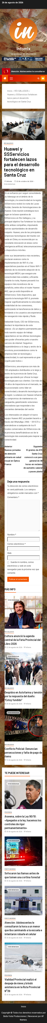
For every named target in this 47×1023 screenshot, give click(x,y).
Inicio (23, 1006)
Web (9, 553)
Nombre (11, 534)
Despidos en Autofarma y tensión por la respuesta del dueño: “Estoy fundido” (23, 696)
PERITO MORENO (10, 869)
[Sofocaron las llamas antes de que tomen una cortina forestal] (23, 851)
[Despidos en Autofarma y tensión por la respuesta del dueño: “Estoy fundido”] (23, 668)
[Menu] (11, 78)
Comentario (13, 497)
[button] (11, 78)
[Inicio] (5, 78)
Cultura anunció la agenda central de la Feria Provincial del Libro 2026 (23, 639)
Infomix (23, 48)
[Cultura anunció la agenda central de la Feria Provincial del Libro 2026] (23, 612)
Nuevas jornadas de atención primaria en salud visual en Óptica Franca (13, 455)
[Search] (38, 78)
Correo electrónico (16, 544)
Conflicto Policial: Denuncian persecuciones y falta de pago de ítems (23, 752)
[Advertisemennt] (23, 59)
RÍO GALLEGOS (8, 143)
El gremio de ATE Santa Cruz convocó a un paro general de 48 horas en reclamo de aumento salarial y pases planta (33, 459)
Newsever (32, 1016)
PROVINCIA (8, 812)
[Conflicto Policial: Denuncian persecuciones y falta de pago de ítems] (23, 725)
